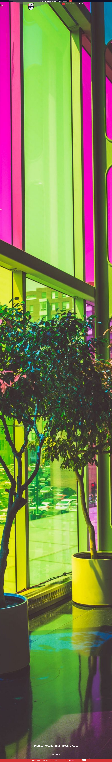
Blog (64, 3)
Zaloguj (87, 4)
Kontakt (72, 3)
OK (70, 1)
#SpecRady (56, 757)
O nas (67, 3)
